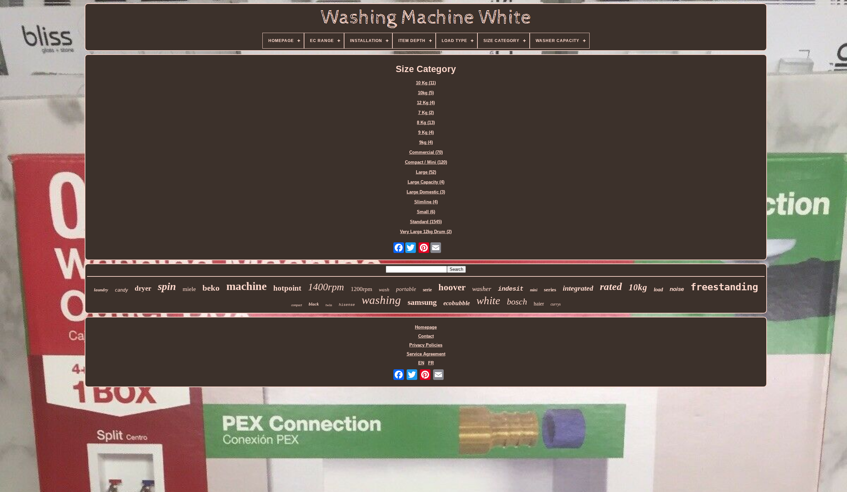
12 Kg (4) (426, 102)
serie (427, 289)
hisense (347, 305)
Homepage (426, 327)
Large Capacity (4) (426, 182)
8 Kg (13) (426, 122)
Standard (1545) (426, 221)
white (488, 301)
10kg (638, 287)
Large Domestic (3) (426, 191)
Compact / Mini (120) (426, 162)
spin (167, 286)
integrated (578, 288)
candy (121, 290)
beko (211, 287)
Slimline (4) (426, 201)
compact (296, 305)
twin (329, 305)
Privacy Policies (425, 345)
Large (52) (426, 172)
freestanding (724, 287)
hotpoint (287, 288)
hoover (452, 287)
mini (533, 290)
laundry (101, 289)
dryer (143, 288)
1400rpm (326, 286)
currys (556, 304)
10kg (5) (426, 92)
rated (611, 286)
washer (481, 288)
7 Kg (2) (426, 112)
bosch (517, 302)
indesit (510, 289)
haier (539, 304)
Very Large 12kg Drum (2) (426, 231)
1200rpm (361, 289)
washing (381, 300)
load (658, 289)
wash (384, 289)
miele (189, 289)
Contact (426, 336)
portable (406, 289)
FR (431, 362)
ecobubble (456, 303)
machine (246, 286)
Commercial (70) (426, 152)
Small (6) (426, 211)
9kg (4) (426, 142)
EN (421, 362)
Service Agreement (426, 353)
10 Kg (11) (426, 82)
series (550, 289)
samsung (422, 302)
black (314, 304)
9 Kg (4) (426, 132)
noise (677, 289)
